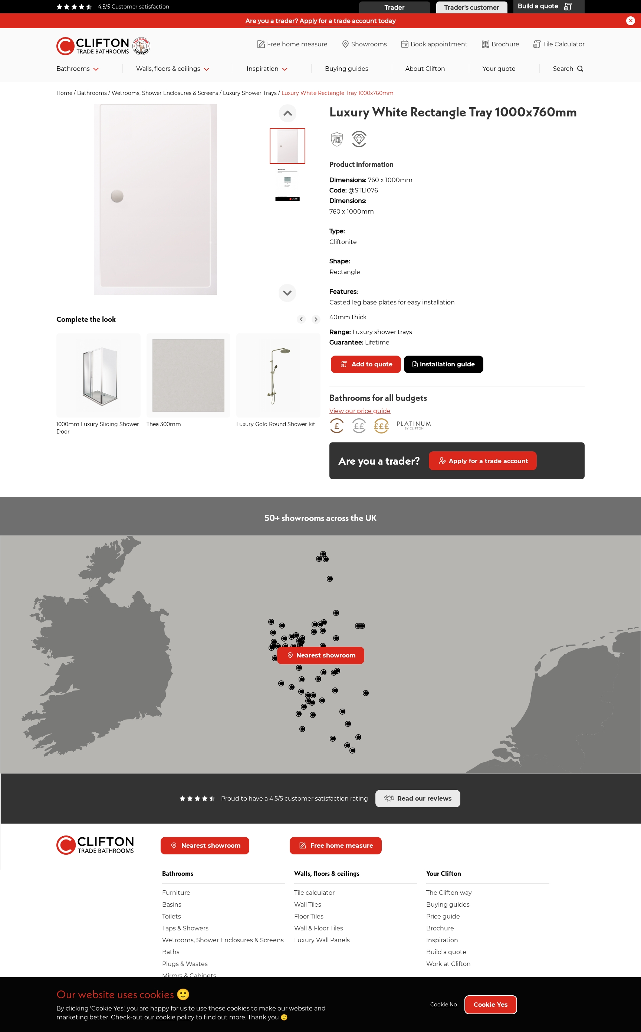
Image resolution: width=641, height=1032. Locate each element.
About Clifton (425, 68)
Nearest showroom (325, 655)
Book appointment (439, 44)
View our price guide (360, 411)
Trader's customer (471, 7)
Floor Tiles (308, 916)
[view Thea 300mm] (188, 375)
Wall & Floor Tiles (318, 928)
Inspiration (263, 68)
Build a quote (446, 952)
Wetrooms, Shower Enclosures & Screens (166, 92)
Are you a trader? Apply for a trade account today (321, 20)
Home (65, 92)
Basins (171, 904)
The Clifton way (449, 892)
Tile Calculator (564, 44)
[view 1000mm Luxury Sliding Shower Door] (98, 375)
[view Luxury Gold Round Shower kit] (278, 375)
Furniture (176, 892)
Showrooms (369, 44)
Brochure (505, 44)
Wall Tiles (307, 904)
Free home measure (297, 44)
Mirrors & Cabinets (189, 975)
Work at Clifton (448, 963)
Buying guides (346, 68)
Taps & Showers (185, 928)
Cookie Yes (491, 1004)
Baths (171, 952)
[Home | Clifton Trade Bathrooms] (106, 44)
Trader (395, 7)
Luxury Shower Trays (250, 92)
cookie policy (175, 1017)
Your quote (499, 68)
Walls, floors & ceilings (168, 68)
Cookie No (443, 1004)
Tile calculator (314, 892)
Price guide (443, 916)
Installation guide (447, 364)
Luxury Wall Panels (322, 940)
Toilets (171, 916)
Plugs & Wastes (185, 963)
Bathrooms (73, 68)
